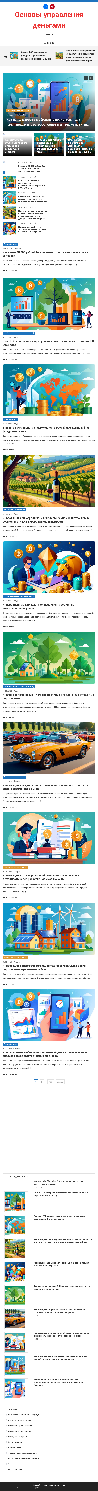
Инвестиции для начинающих (18, 111)
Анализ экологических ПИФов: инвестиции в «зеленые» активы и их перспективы (62, 1287)
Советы (11, 1464)
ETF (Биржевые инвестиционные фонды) (19, 333)
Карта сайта (37, 1485)
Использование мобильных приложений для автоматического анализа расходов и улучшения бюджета (58, 1383)
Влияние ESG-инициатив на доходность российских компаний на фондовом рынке (23, 55)
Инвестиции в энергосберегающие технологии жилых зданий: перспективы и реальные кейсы (61, 1357)
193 (50, 1082)
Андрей (21, 115)
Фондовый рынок (10, 419)
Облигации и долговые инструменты (22, 1453)
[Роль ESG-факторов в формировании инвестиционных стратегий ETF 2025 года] (16, 1201)
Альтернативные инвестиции (14, 510)
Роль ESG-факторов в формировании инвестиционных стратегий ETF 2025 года (49, 146)
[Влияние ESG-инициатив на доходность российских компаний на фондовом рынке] (16, 1225)
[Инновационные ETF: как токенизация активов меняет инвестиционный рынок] (16, 1272)
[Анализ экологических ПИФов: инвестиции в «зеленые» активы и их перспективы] (16, 1295)
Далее (60, 1082)
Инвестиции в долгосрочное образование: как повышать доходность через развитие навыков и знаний (63, 1334)
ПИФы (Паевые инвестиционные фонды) (19, 687)
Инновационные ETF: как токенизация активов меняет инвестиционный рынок (32, 229)
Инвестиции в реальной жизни (15, 867)
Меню (50, 42)
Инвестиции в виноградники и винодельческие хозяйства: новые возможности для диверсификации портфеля (68, 55)
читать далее (9, 271)
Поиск (47, 35)
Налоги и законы (14, 1447)
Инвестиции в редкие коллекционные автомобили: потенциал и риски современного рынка (59, 1311)
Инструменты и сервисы (18, 1437)
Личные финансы (10, 244)
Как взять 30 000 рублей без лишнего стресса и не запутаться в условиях (16, 146)
